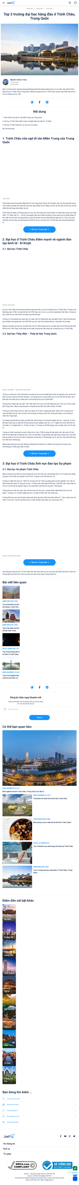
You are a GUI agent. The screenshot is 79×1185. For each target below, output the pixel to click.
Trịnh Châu (49, 8)
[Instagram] (69, 1136)
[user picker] (75, 2)
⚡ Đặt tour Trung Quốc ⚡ (39, 229)
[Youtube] (65, 1136)
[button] (39, 1143)
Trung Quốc (39, 8)
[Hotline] (69, 2)
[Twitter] (74, 1136)
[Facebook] (60, 1136)
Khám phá (30, 8)
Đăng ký (39, 717)
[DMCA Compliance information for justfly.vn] (22, 1165)
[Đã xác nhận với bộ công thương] (57, 1165)
